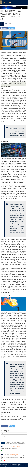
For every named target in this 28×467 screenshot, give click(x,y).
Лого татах (23, 464)
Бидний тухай (18, 464)
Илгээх (3, 443)
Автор (5, 23)
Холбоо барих (12, 464)
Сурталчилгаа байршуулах (4, 464)
